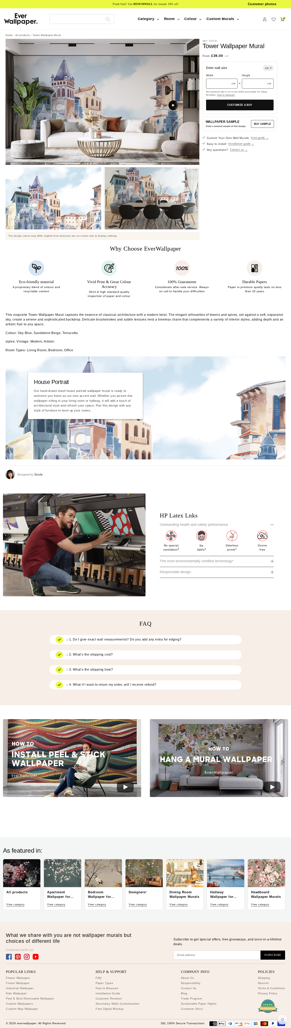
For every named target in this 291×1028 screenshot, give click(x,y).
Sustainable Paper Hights (198, 1003)
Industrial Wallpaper (20, 988)
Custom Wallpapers (19, 1003)
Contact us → (239, 149)
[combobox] (82, 18)
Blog (184, 993)
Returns (263, 983)
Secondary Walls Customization (118, 1003)
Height (246, 75)
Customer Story (192, 1008)
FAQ (99, 977)
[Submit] (107, 19)
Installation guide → (241, 143)
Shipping (264, 977)
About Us (187, 977)
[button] (72, 758)
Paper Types (104, 983)
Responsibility (190, 983)
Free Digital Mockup (110, 1008)
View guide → (260, 137)
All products (22, 35)
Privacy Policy (267, 993)
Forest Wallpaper (18, 983)
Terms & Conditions (271, 988)
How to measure (226, 95)
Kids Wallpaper (16, 993)
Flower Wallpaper (18, 977)
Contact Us (188, 988)
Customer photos (262, 4)
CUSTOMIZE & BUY (239, 104)
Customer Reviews (109, 998)
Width (209, 75)
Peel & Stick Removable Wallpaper (30, 998)
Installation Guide (108, 993)
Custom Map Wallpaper (22, 1008)
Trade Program (191, 998)
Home (9, 35)
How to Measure (107, 988)
